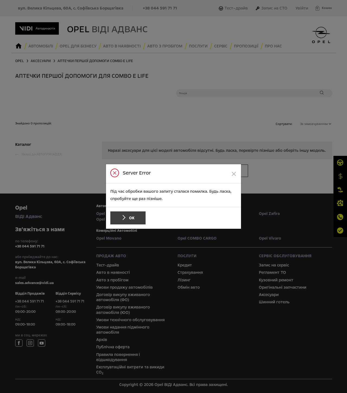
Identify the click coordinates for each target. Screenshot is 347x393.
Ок (132, 218)
